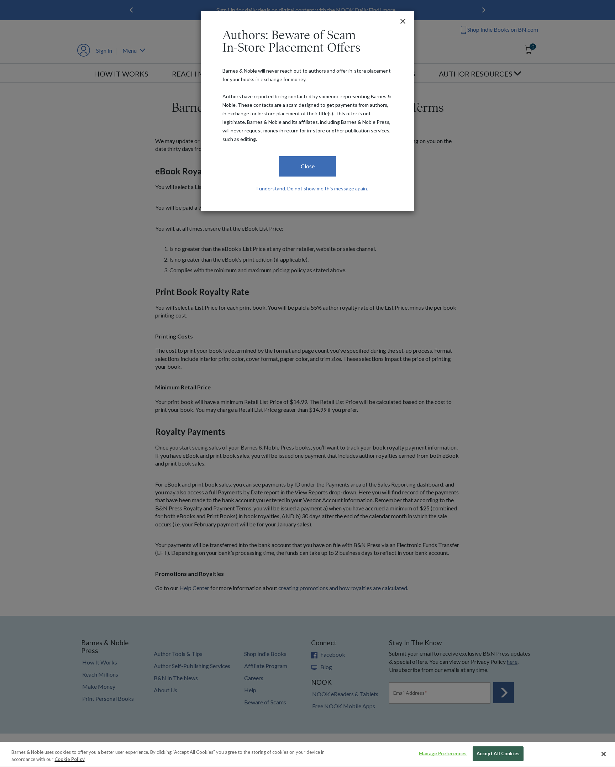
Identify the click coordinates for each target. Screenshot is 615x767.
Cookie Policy (69, 759)
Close (308, 166)
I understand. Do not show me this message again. (312, 188)
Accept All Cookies (498, 753)
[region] (307, 754)
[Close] (603, 754)
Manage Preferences (443, 753)
